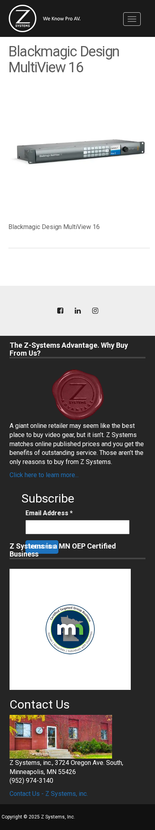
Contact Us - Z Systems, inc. (49, 793)
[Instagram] (95, 311)
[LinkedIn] (77, 311)
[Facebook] (60, 311)
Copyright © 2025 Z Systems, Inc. (38, 817)
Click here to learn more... (44, 475)
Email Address (49, 513)
